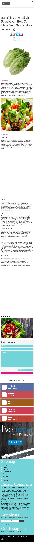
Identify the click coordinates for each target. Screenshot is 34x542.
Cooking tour (7, 471)
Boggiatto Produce (23, 143)
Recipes (5, 476)
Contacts (5, 480)
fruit (9, 233)
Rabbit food (4, 84)
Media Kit (6, 469)
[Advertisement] (13, 173)
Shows (5, 474)
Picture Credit (4, 134)
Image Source (4, 80)
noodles (6, 246)
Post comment (17, 373)
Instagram (18, 531)
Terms (5, 467)
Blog (4, 478)
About (5, 465)
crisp (20, 216)
